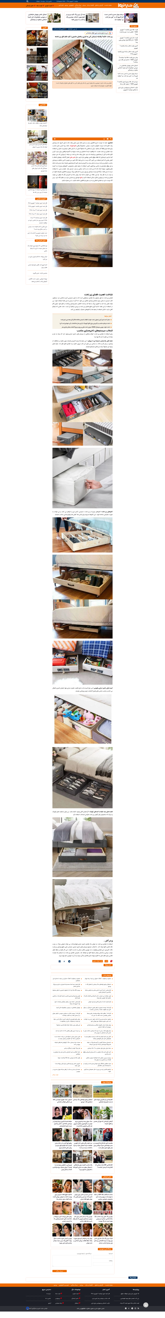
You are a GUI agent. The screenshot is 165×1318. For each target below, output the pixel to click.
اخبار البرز (61, 5)
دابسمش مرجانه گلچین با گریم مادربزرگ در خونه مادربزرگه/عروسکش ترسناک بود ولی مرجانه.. (99, 1043)
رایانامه (111, 1261)
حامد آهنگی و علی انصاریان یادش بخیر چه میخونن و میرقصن (67, 1053)
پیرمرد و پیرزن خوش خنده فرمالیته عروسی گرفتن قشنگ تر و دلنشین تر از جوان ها (98, 1059)
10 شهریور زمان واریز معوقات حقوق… (129, 1294)
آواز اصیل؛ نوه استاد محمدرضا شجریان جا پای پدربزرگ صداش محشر (66, 985)
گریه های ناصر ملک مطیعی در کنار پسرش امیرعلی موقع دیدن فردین (97, 1053)
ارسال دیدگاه (59, 1271)
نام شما (111, 1254)
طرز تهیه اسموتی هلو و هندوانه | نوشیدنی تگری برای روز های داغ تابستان (38, 76)
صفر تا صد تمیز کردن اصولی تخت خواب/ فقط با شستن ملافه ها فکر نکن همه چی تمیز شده (85, 320)
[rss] (138, 1308)
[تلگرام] (69, 962)
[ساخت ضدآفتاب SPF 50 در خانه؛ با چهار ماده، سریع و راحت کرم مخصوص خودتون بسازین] (103, 1186)
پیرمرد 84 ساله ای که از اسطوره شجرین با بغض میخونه (66, 990)
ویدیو (66, 5)
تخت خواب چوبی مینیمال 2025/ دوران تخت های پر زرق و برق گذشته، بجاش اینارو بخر (86, 327)
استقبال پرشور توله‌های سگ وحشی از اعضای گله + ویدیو (98, 985)
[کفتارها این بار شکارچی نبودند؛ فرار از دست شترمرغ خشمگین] (103, 1091)
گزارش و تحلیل (99, 5)
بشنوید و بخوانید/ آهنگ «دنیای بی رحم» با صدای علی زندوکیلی (66, 980)
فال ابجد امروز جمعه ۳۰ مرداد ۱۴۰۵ (38, 214)
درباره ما (43, 1)
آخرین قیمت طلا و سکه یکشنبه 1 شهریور (129, 47)
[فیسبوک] (60, 962)
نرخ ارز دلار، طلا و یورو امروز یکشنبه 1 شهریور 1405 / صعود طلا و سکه (127, 83)
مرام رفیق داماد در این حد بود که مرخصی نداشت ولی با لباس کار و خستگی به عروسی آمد (97, 1032)
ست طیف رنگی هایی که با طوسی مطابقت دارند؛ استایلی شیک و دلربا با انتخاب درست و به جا (82, 1145)
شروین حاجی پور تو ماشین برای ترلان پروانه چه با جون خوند (67, 1065)
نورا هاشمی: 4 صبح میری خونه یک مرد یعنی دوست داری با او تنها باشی (37, 248)
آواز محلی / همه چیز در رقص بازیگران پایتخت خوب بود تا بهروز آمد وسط (67, 1003)
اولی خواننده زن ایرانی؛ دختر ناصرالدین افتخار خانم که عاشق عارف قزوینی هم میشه (97, 997)
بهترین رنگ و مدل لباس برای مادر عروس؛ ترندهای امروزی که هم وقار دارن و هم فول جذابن (82, 1219)
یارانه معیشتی (58, 1303)
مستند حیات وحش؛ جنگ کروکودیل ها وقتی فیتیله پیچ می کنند (67, 1043)
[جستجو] (27, 1)
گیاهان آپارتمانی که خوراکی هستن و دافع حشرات (103, 1122)
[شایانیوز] (128, 5)
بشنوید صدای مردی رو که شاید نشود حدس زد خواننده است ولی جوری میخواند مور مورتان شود (97, 1020)
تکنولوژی (71, 5)
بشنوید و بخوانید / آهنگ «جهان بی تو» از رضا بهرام (98, 979)
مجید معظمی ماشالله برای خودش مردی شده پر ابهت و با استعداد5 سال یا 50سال (97, 1065)
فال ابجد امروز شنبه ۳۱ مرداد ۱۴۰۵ (38, 210)
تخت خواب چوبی (98, 961)
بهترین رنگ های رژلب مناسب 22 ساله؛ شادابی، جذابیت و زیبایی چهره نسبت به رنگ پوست (104, 1219)
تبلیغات (38, 1)
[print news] (104, 139)
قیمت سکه (57, 1294)
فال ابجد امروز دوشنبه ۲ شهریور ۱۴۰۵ (37, 203)
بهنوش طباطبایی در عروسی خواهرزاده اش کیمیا (68, 1008)
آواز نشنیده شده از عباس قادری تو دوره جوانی (99, 1002)
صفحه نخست (108, 5)
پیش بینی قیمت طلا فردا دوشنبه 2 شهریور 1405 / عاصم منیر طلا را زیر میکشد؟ (128, 59)
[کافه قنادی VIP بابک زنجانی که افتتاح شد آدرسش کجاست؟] (103, 1156)
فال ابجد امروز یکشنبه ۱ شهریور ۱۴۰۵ (37, 206)
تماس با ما (49, 1)
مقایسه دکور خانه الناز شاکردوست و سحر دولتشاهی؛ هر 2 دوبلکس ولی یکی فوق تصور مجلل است (103, 1145)
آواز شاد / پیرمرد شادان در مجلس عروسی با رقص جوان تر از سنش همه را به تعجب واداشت (66, 1014)
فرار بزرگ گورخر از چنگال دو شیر (72, 1048)
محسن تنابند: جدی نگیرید (40, 273)
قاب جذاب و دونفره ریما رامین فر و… (100, 1298)
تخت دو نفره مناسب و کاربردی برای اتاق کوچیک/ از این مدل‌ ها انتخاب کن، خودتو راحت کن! (85, 323)
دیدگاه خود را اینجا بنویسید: (84, 1254)
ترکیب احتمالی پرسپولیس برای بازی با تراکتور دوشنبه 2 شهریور (128, 88)
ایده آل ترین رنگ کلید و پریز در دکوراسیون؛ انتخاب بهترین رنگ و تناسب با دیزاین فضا (75, 17)
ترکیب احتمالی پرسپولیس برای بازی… (100, 1303)
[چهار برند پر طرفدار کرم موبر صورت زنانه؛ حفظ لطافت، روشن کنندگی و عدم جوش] (82, 1230)
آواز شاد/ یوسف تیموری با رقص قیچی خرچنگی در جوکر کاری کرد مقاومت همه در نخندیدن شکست (97, 1009)
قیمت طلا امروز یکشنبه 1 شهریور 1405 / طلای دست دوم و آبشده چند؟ (129, 32)
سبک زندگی (78, 5)
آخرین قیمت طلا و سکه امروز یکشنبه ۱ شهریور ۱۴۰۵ (128, 53)
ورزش (84, 5)
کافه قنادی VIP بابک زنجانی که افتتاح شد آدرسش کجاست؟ (104, 1166)
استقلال (77, 1303)
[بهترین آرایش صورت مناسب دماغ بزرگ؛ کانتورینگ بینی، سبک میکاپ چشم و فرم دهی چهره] (62, 1230)
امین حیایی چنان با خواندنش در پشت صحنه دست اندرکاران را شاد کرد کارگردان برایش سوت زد (67, 1038)
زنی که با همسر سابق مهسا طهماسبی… (129, 1298)
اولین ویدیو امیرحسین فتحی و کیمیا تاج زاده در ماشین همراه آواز (66, 997)
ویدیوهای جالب (107, 976)
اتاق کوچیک (73, 146)
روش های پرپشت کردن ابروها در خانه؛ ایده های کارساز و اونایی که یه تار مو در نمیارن (63, 1219)
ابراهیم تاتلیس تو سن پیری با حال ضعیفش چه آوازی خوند (97, 1071)
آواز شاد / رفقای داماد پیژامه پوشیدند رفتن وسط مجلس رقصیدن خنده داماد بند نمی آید (99, 1014)
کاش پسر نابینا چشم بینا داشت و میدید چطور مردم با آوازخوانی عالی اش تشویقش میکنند (98, 1038)
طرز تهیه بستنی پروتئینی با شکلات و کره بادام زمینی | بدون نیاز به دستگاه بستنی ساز (38, 59)
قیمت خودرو (76, 1294)
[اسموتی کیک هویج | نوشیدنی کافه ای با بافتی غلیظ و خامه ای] (62, 1091)
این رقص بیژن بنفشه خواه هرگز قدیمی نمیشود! (68, 1025)
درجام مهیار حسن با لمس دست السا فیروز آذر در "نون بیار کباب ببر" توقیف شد (113, 17)
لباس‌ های (72, 157)
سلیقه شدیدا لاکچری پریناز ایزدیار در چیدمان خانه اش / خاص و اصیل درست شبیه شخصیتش (62, 1123)
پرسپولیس (57, 1298)
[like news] (55, 139)
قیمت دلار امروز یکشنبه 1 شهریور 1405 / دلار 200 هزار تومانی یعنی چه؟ (128, 40)
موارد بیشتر (55, 1075)
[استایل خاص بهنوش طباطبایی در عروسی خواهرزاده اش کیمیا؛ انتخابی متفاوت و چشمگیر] (54, 18)
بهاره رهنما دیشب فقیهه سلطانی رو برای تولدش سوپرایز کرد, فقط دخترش (99, 1026)
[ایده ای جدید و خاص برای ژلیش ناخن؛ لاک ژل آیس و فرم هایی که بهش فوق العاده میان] (82, 1186)
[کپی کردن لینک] (110, 139)
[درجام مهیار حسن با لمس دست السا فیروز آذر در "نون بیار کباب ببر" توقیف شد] (131, 18)
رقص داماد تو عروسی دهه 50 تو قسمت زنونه (69, 1058)
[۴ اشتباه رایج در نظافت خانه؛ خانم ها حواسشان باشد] (37, 115)
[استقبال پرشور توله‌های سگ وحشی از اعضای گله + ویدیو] (82, 1091)
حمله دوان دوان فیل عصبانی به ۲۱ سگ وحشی (99, 1048)
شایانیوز (83, 1309)
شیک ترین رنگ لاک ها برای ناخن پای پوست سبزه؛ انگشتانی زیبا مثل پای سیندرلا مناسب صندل (103, 1240)
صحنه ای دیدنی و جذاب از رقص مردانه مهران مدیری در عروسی (66, 1071)
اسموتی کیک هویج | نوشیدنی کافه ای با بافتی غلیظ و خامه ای (62, 1101)
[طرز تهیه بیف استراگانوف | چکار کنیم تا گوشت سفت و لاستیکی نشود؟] (37, 90)
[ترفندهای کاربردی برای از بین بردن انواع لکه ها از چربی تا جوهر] (37, 136)
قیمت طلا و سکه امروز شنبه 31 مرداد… (129, 1303)
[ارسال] (107, 139)
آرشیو (49, 1303)
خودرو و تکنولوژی (64, 1285)
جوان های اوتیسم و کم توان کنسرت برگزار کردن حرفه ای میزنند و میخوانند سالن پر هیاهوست (67, 1020)
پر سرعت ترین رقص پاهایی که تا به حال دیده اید (68, 1031)
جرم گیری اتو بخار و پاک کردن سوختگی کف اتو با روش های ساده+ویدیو (39, 168)
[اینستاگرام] (134, 1308)
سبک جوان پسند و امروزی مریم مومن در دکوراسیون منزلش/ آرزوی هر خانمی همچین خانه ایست (83, 1123)
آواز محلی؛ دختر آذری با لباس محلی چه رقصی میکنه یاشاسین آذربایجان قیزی (98, 991)
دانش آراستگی (75, 1298)
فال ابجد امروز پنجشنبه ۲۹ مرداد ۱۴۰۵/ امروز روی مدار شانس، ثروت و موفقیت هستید (37, 220)
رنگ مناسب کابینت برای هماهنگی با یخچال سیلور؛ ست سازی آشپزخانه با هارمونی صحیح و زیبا (82, 1167)
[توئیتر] (64, 962)
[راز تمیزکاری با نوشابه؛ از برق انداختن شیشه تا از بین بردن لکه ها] (37, 181)
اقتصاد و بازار (90, 5)
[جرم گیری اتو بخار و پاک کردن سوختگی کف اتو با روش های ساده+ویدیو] (37, 158)
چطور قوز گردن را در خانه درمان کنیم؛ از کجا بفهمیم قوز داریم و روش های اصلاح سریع (63, 1145)
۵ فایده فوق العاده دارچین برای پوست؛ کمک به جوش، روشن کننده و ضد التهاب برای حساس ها (62, 1197)
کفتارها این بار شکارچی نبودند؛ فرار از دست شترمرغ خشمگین (103, 1101)
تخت (106, 961)
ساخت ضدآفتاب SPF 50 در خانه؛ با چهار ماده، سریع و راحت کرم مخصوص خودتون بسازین (103, 1197)
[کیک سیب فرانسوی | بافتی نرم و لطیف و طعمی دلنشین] (37, 38)
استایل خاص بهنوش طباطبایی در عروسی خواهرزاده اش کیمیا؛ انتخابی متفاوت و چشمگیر (37, 17)
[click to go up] (145, 1305)
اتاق (81, 178)
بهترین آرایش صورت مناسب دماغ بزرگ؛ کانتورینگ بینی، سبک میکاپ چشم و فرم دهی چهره (62, 1240)
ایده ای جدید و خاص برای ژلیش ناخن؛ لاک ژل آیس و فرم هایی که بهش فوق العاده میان (83, 1197)
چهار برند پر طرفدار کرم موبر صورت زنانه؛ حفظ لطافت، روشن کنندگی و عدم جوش (83, 1240)
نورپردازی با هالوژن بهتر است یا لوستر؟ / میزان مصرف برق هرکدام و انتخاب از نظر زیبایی (62, 1167)
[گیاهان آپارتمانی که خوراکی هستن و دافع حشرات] (103, 1112)
